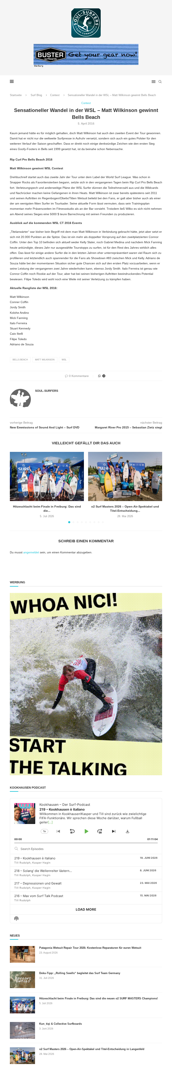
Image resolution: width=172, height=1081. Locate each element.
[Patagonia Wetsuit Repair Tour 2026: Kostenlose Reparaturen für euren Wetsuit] (22, 954)
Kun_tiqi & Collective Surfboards (60, 1023)
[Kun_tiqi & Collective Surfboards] (22, 1030)
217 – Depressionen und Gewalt (37, 883)
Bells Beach (20, 359)
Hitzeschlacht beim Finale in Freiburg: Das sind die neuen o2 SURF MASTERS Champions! (98, 998)
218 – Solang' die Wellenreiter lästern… (43, 871)
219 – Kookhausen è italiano (34, 858)
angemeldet (31, 552)
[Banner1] (86, 684)
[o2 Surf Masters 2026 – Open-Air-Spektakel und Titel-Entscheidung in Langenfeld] (125, 476)
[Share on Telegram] (103, 376)
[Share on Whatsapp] (99, 376)
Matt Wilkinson (45, 359)
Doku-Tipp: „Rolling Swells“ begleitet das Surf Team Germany (79, 973)
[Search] (160, 82)
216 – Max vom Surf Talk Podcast (38, 896)
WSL (64, 359)
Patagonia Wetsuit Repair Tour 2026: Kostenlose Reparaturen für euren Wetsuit (90, 947)
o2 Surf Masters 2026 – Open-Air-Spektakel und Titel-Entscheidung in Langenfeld (91, 1049)
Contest (55, 95)
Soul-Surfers (46, 390)
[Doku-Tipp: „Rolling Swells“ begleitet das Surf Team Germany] (22, 979)
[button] (15, 487)
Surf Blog (36, 95)
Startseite (16, 95)
